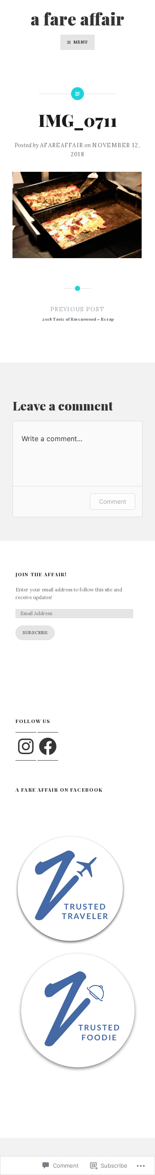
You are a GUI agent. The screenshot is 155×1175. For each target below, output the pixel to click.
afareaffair (61, 145)
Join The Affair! (41, 574)
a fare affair (77, 18)
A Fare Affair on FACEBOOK (59, 789)
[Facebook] (47, 746)
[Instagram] (26, 746)
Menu (81, 42)
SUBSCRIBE (35, 632)
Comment (112, 501)
